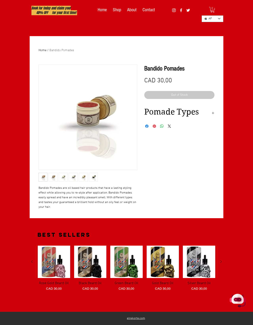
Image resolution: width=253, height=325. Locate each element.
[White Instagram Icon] (174, 10)
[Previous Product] (32, 261)
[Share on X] (169, 126)
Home (42, 50)
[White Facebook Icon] (181, 10)
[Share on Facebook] (146, 126)
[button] (212, 10)
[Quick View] (54, 262)
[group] (126, 277)
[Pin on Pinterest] (154, 126)
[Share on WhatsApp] (162, 126)
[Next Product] (221, 261)
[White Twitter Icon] (188, 10)
